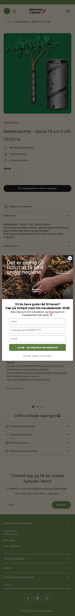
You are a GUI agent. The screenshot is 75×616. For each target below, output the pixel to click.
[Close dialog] (70, 258)
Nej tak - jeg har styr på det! (37, 356)
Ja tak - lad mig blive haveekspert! (37, 347)
